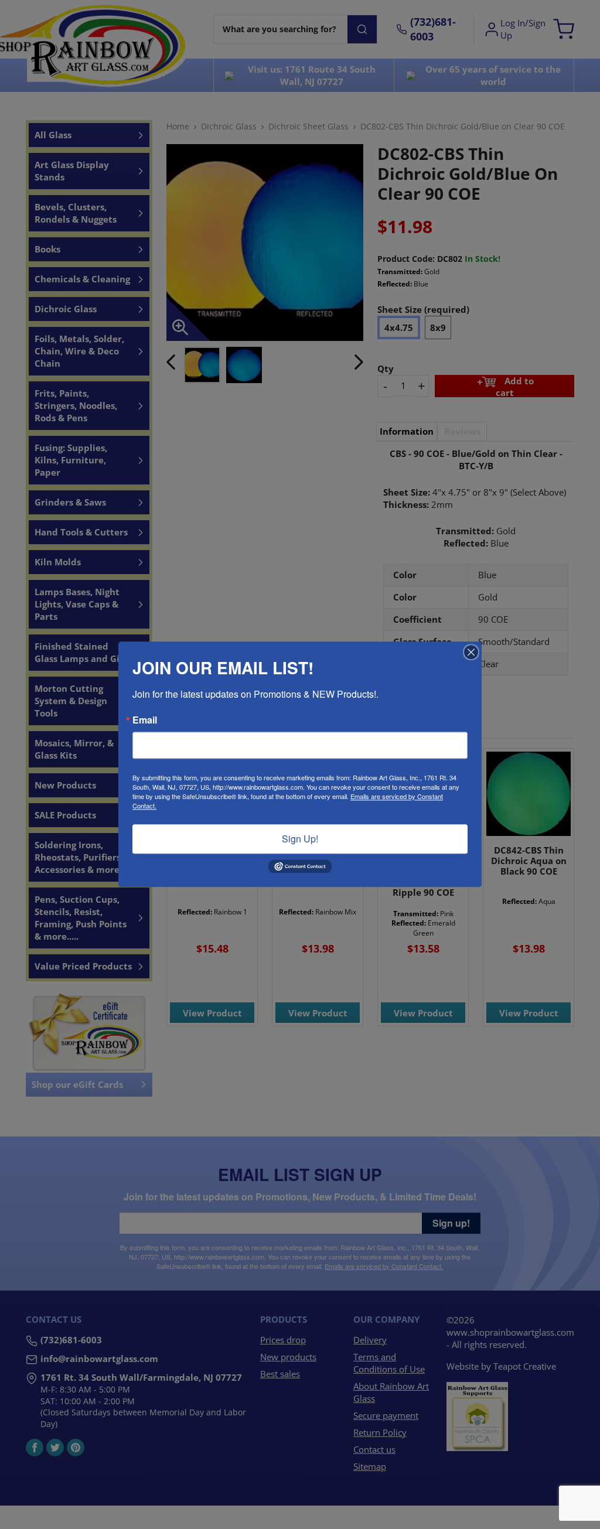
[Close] (471, 652)
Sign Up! (300, 838)
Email (144, 720)
